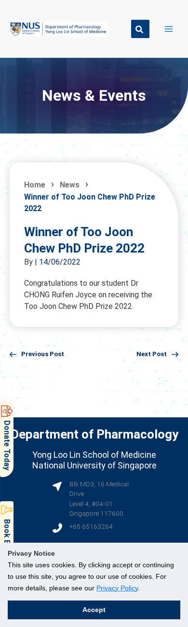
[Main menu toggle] (169, 29)
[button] (140, 29)
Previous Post (42, 354)
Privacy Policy (117, 588)
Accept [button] (94, 610)
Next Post (151, 354)
